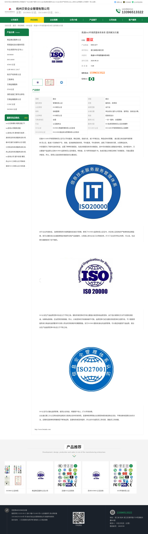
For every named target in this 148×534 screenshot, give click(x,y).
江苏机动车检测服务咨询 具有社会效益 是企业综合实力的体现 (17, 147)
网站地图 (45, 520)
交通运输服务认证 (14, 99)
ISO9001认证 (12, 109)
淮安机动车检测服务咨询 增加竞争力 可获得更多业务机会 (17, 137)
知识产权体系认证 (14, 74)
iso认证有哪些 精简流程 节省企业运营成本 (17, 123)
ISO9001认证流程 (129, 491)
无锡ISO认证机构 (46, 491)
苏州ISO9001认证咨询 (73, 491)
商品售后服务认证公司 (18, 491)
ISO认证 (29, 25)
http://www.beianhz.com (43, 429)
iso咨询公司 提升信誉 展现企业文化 (17, 156)
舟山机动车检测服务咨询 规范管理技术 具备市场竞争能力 (17, 152)
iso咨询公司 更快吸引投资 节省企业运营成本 (17, 133)
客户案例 (132, 20)
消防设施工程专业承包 (15, 94)
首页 (14, 25)
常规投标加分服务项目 (15, 45)
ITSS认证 (10, 89)
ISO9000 (10, 55)
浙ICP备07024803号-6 (34, 513)
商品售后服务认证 (14, 40)
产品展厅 (93, 20)
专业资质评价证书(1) (15, 50)
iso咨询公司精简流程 (13, 128)
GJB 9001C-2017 (13, 69)
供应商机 (34, 20)
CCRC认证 (11, 104)
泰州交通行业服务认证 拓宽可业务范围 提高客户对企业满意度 (17, 142)
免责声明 (30, 520)
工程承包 (10, 79)
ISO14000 (10, 60)
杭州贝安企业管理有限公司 (36, 516)
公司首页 (14, 20)
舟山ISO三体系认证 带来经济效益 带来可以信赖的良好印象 (17, 161)
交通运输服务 (12, 84)
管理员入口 (37, 520)
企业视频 (53, 20)
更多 (26, 118)
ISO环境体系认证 (101, 491)
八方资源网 (23, 520)
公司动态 (112, 20)
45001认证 (11, 64)
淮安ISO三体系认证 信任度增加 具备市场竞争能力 (17, 166)
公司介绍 (73, 20)
